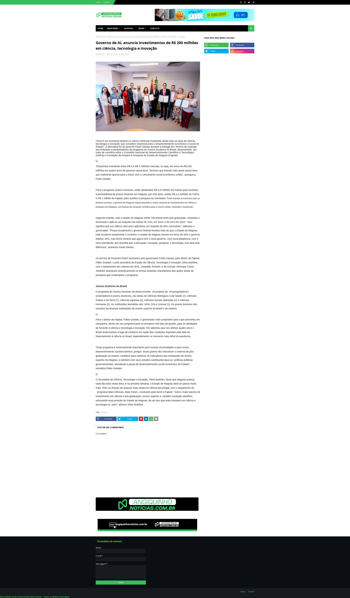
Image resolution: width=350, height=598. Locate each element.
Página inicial (101, 37)
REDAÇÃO (101, 54)
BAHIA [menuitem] (141, 28)
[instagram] (253, 2)
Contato (106, 2)
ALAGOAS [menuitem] (128, 28)
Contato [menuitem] (154, 28)
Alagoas (110, 37)
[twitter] (249, 2)
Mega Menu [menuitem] (112, 28)
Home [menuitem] (100, 28)
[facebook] (245, 2)
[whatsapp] (240, 2)
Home (98, 2)
